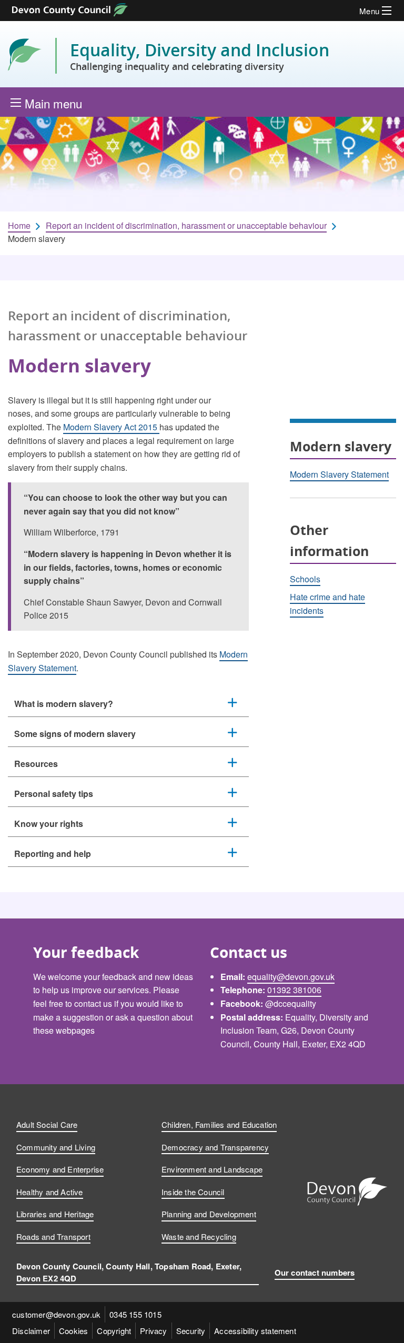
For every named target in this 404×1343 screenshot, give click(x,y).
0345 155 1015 (135, 1314)
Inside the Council (193, 1191)
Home (19, 225)
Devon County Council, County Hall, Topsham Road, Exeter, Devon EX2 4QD (128, 1272)
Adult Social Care (46, 1124)
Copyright (114, 1330)
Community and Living (55, 1147)
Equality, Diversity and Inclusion (199, 56)
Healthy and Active (49, 1191)
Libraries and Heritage (55, 1213)
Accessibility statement (255, 1330)
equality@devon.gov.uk (291, 977)
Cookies (73, 1330)
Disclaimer (31, 1330)
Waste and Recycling (198, 1236)
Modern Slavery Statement (339, 474)
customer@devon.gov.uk (56, 1314)
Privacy (153, 1330)
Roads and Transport (53, 1236)
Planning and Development (208, 1213)
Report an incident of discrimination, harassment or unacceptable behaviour (186, 225)
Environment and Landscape (211, 1169)
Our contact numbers (315, 1272)
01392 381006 (294, 990)
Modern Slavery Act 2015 (111, 427)
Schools (305, 579)
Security (191, 1330)
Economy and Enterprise (60, 1169)
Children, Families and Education (219, 1124)
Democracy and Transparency (215, 1147)
